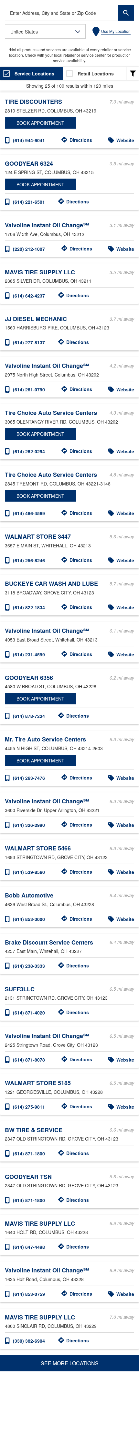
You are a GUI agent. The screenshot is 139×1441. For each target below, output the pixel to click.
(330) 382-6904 (29, 1341)
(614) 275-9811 (29, 1106)
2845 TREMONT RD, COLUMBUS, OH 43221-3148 (58, 483)
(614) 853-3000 (29, 919)
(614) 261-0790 (29, 389)
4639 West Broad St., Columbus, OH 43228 (49, 904)
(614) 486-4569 (29, 513)
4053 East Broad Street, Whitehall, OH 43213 (51, 639)
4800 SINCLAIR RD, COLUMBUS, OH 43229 (51, 1326)
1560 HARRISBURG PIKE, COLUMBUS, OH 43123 (57, 327)
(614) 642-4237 (29, 295)
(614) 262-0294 (29, 451)
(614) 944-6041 (29, 140)
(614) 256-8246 (29, 560)
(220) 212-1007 (29, 249)
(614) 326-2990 (29, 825)
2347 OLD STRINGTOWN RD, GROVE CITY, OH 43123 (61, 1138)
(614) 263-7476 (29, 778)
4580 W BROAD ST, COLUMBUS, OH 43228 (50, 686)
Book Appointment (40, 123)
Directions (81, 140)
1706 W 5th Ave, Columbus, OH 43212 (44, 234)
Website (125, 140)
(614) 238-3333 (29, 966)
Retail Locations (96, 73)
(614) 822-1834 (29, 607)
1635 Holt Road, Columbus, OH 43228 (44, 1279)
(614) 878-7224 (29, 716)
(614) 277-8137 (29, 342)
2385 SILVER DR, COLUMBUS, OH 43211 (48, 281)
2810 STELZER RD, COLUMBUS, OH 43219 (50, 110)
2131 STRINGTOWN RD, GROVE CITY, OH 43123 (56, 998)
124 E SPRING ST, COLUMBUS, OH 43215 (49, 172)
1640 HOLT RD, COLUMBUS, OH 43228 (46, 1232)
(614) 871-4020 (29, 1012)
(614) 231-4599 (29, 654)
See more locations (70, 1363)
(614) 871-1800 (29, 1153)
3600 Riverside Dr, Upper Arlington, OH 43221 (52, 810)
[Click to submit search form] (126, 13)
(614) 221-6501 (29, 202)
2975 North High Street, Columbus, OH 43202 (52, 374)
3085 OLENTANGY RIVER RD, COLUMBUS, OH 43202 (61, 421)
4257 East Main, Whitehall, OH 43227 (43, 951)
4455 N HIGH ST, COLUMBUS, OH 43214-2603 (54, 748)
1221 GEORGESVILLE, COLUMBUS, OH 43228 (54, 1092)
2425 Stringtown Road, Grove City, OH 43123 (51, 1045)
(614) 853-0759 (29, 1294)
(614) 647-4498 (29, 1247)
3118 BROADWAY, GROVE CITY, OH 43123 (49, 592)
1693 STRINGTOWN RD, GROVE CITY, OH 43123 (56, 857)
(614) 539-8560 (29, 872)
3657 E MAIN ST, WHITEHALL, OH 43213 (48, 545)
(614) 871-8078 (29, 1059)
